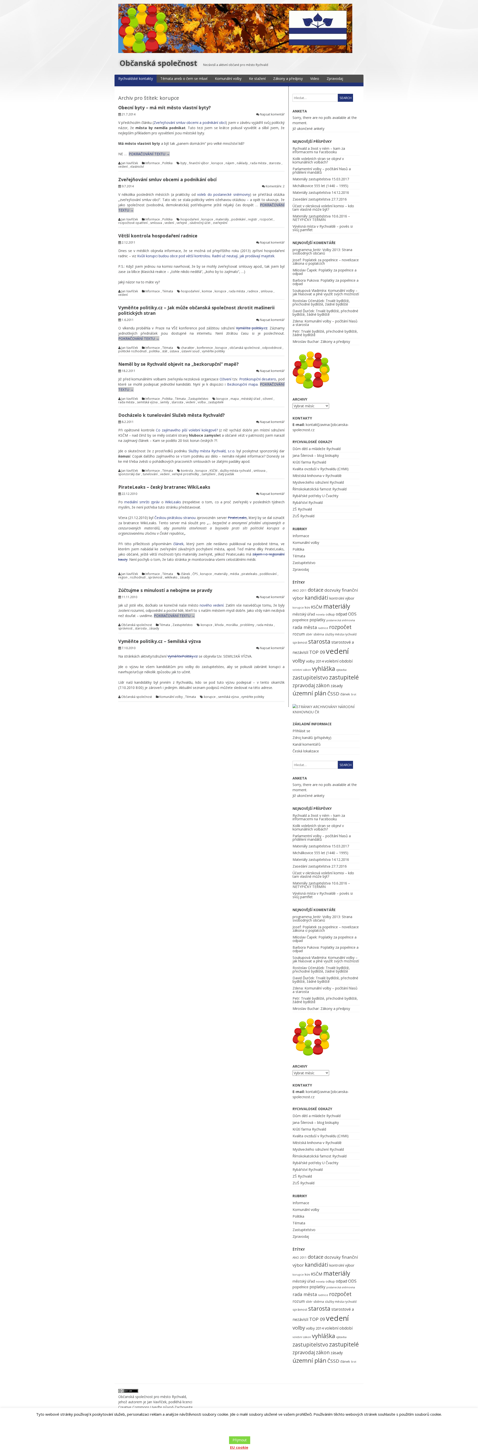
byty (183, 163)
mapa (235, 399)
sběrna (318, 634)
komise (207, 291)
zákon (323, 685)
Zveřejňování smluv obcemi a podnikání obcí (190, 122)
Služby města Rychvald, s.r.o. (212, 451)
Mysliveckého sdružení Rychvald (318, 482)
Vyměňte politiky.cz (251, 328)
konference (205, 348)
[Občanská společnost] (235, 51)
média (234, 574)
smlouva (156, 223)
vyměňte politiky (213, 351)
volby (299, 660)
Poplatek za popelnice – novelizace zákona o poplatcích (326, 262)
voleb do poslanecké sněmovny (223, 194)
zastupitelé (216, 402)
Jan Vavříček (129, 163)
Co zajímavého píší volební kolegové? (187, 430)
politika (154, 351)
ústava (174, 351)
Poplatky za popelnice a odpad (325, 272)
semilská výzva (147, 402)
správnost (155, 577)
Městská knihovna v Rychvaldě (317, 475)
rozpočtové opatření (133, 223)
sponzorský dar (129, 474)
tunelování (150, 474)
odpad (341, 614)
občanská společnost (245, 348)
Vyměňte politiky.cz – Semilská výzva (159, 641)
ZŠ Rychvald (302, 509)
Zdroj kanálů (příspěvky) (312, 737)
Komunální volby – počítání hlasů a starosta (325, 323)
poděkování (268, 574)
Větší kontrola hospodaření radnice (157, 236)
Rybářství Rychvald (308, 502)
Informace (152, 163)
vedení (123, 166)
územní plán (309, 693)
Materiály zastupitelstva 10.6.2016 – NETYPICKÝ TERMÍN (321, 218)
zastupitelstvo (310, 677)
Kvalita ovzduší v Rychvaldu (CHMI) (321, 469)
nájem (230, 163)
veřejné (182, 223)
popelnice (300, 619)
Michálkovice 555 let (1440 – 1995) (320, 185)
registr (252, 219)
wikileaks (171, 577)
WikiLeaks (173, 502)
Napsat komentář (272, 114)
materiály (222, 219)
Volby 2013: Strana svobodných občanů (322, 251)
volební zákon (302, 670)
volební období (339, 661)
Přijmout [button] (240, 1440)
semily (164, 402)
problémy (247, 625)
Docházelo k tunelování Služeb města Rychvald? (171, 415)
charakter (187, 348)
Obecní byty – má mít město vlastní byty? (164, 107)
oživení (268, 399)
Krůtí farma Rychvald (309, 462)
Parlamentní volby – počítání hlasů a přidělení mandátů (322, 170)
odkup (330, 614)
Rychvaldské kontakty (135, 78)
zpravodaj (304, 685)
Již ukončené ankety (308, 128)
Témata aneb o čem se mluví (183, 78)
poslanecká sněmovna (340, 620)
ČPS (195, 574)
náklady (242, 163)
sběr (309, 634)
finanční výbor (199, 163)
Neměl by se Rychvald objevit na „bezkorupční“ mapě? (178, 364)
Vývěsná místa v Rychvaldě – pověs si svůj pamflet (323, 228)
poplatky (317, 620)
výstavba (341, 670)
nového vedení (212, 605)
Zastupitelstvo (198, 399)
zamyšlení (208, 474)
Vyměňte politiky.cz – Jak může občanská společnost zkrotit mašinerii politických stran (196, 310)
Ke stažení (257, 78)
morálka (232, 625)
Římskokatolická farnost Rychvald (320, 489)
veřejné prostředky (185, 474)
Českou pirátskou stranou (175, 517)
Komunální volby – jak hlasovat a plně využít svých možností (326, 292)
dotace (315, 589)
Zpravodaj (335, 78)
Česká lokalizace (306, 751)
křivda (219, 625)
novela (320, 614)
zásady (185, 577)
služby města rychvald (235, 470)
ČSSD (333, 693)
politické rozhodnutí (132, 351)
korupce (217, 163)
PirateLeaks (237, 517)
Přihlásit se (301, 730)
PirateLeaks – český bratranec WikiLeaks (164, 487)
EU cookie (239, 1447)
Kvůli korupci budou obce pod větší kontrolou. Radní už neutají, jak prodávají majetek (205, 256)
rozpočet (266, 219)
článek (178, 543)
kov (307, 607)
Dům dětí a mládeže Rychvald (317, 448)
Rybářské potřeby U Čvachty (315, 495)
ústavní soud (190, 351)
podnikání (238, 219)
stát (164, 351)
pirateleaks (249, 574)
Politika (167, 163)
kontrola (187, 470)
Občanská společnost (158, 63)
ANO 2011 (300, 590)
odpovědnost (272, 348)
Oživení (225, 379)
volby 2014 (315, 661)
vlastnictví (137, 166)
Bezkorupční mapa (242, 384)
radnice (252, 291)
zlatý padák (226, 474)
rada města (258, 163)
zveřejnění (220, 223)
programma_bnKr (307, 249)
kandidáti (316, 597)
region (122, 577)
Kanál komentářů (307, 744)
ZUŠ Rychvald (303, 516)
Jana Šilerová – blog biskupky (316, 455)
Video (314, 78)
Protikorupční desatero (257, 379)
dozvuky (332, 590)
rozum (299, 634)
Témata (167, 291)
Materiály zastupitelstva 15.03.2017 (321, 179)
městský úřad (250, 399)
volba (202, 402)
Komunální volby (228, 78)
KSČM (213, 470)
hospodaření (189, 219)
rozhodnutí (138, 577)
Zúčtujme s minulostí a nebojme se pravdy (165, 590)
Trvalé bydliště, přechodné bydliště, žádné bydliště (321, 302)
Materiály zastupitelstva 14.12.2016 (321, 192)
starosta (275, 163)
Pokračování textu (149, 154)
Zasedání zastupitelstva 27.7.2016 (320, 199)
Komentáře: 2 (275, 186)
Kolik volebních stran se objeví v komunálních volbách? (318, 160)
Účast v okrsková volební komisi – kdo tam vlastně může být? (323, 208)
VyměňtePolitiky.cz (183, 656)
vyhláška (323, 669)
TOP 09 (317, 652)
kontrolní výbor (342, 598)
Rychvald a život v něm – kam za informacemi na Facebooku (319, 150)
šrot (353, 694)
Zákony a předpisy (288, 78)
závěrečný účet (199, 223)
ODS (352, 614)
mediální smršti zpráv (142, 502)
